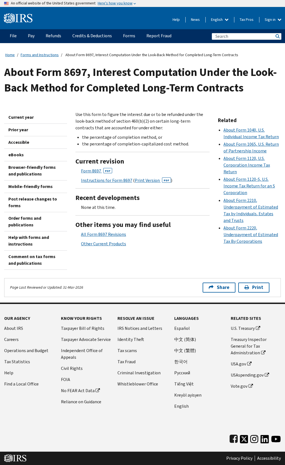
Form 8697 (95, 171)
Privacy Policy (239, 458)
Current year (21, 117)
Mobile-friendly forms (30, 186)
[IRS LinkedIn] (265, 438)
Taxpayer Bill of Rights (82, 328)
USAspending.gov (247, 375)
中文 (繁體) (185, 350)
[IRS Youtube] (276, 438)
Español (182, 328)
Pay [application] (31, 36)
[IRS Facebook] (234, 438)
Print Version (152, 180)
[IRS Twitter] (244, 438)
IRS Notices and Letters (139, 328)
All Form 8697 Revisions (103, 234)
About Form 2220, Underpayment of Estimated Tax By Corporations (250, 234)
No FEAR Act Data (78, 391)
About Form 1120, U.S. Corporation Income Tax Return (246, 165)
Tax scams (127, 350)
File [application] (13, 36)
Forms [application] (129, 36)
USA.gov (238, 364)
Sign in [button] (270, 19)
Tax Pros (247, 19)
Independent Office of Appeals (82, 354)
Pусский (182, 373)
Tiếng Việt (184, 384)
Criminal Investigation (139, 373)
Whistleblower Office (137, 384)
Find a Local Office (21, 384)
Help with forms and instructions (28, 240)
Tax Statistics (17, 362)
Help (176, 19)
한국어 (181, 362)
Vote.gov (239, 386)
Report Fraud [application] (158, 36)
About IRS (13, 328)
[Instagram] (254, 438)
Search (277, 36)
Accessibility (269, 458)
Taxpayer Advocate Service (86, 339)
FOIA (65, 379)
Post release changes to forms (32, 202)
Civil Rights (72, 368)
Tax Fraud (126, 362)
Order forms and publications (24, 221)
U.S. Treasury (243, 328)
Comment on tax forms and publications (31, 260)
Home (10, 55)
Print (257, 287)
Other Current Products (103, 244)
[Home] (18, 16)
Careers (11, 339)
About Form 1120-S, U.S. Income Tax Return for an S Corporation (249, 186)
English (217, 19)
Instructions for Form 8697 (106, 180)
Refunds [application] (53, 36)
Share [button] (223, 287)
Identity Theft (130, 339)
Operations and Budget (26, 350)
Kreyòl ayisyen (188, 395)
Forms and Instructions (40, 55)
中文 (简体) (185, 339)
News (195, 19)
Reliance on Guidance (81, 402)
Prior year (18, 130)
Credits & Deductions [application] (92, 36)
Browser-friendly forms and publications (32, 170)
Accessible (18, 142)
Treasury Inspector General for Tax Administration (249, 346)
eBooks (16, 155)
